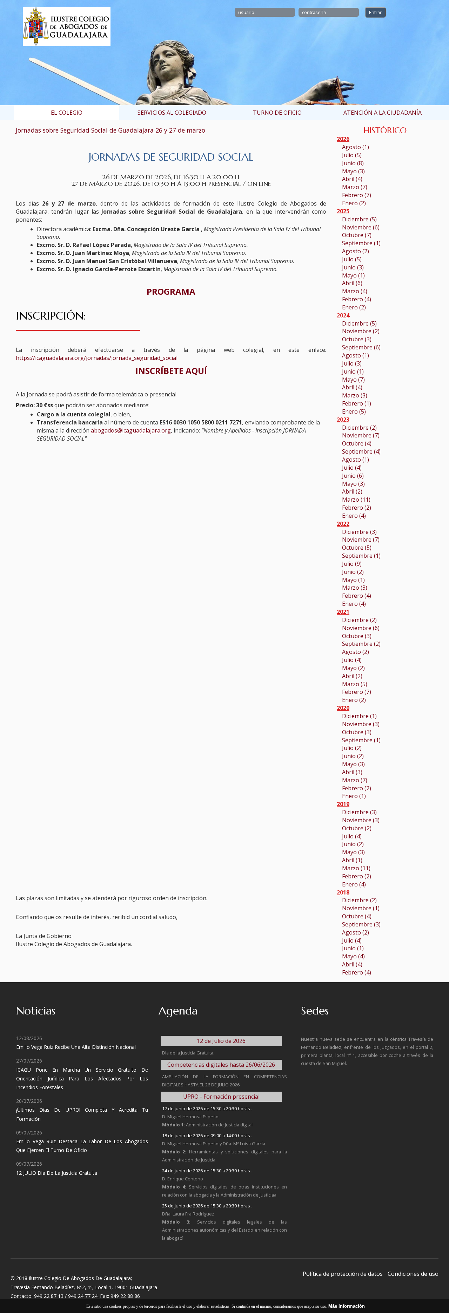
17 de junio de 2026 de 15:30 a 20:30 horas (206, 1108)
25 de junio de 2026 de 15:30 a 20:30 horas (206, 1206)
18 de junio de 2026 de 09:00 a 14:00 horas (206, 1135)
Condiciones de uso (413, 1274)
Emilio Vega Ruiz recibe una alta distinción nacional (76, 1047)
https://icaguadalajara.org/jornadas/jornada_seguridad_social (96, 358)
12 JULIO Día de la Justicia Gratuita (56, 1173)
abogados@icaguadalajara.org (131, 430)
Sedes (315, 1011)
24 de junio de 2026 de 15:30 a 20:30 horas (206, 1170)
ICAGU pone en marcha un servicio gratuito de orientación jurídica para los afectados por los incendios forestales (82, 1078)
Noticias (35, 1011)
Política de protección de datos (343, 1274)
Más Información (346, 1306)
